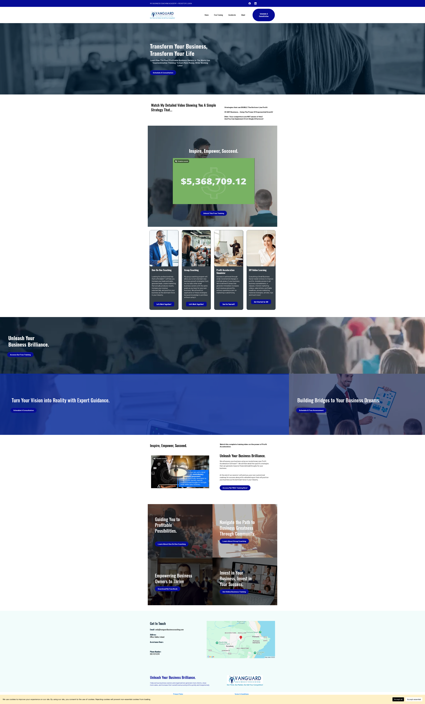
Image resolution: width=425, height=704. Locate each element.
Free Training (218, 15)
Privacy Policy (178, 694)
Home (207, 15)
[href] (241, 639)
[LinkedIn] (255, 3)
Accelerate (232, 15)
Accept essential (414, 699)
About (243, 15)
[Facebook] (250, 3)
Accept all (398, 699)
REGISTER (182, 3)
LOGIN (189, 3)
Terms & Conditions (242, 694)
